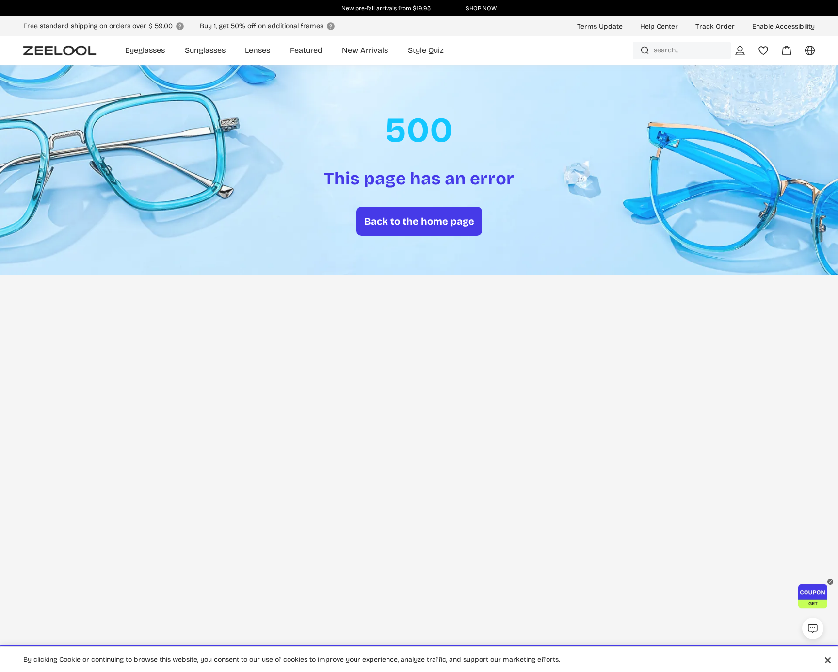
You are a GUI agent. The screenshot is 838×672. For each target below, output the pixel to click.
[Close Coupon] (830, 582)
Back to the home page (419, 221)
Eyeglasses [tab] (145, 50)
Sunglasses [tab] (205, 50)
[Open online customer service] (812, 628)
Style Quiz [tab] (426, 50)
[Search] (645, 50)
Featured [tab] (306, 50)
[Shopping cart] (780, 54)
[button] (812, 596)
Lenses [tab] (257, 50)
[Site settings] (804, 54)
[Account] (740, 50)
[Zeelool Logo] (59, 50)
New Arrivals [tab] (365, 50)
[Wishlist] (763, 50)
